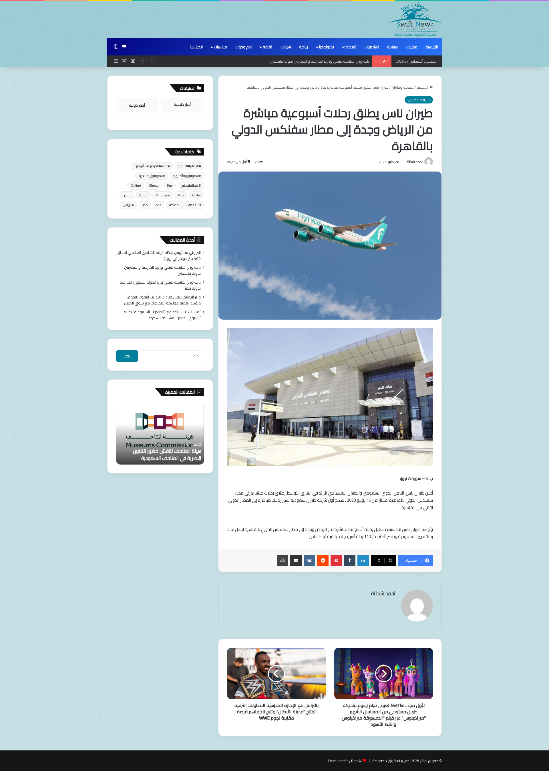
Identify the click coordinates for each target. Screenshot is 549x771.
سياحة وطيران (402, 87)
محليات (411, 47)
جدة (158, 205)
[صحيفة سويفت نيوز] (415, 19)
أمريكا (143, 195)
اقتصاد (350, 47)
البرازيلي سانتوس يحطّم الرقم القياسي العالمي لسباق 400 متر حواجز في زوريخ (159, 255)
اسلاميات (372, 47)
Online (136, 185)
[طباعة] (282, 560)
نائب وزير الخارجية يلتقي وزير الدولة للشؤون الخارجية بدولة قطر (160, 285)
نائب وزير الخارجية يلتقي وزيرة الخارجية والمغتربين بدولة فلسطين (162, 270)
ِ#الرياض (128, 205)
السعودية (194, 205)
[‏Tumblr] (349, 560)
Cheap (154, 185)
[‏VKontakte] (309, 560)
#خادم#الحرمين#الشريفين (152, 166)
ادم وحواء (243, 47)
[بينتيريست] (336, 560)
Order (196, 195)
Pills (181, 195)
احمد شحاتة (415, 161)
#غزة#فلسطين (191, 185)
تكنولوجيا (326, 47)
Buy (170, 185)
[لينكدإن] (363, 560)
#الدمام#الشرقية (189, 166)
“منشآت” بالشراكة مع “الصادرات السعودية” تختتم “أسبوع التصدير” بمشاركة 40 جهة (162, 315)
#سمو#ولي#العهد (151, 175)
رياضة (303, 47)
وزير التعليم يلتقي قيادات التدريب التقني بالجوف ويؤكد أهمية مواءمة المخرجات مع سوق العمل (162, 300)
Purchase (163, 195)
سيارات (286, 47)
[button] (330, 434)
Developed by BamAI (345, 760)
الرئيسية (431, 47)
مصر (145, 205)
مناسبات (220, 47)
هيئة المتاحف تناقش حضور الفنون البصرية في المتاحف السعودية (167, 454)
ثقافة (267, 47)
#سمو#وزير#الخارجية (187, 175)
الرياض (127, 195)
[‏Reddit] (323, 560)
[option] (160, 433)
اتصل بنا (196, 47)
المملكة (174, 205)
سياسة (392, 47)
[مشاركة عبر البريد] (296, 560)
